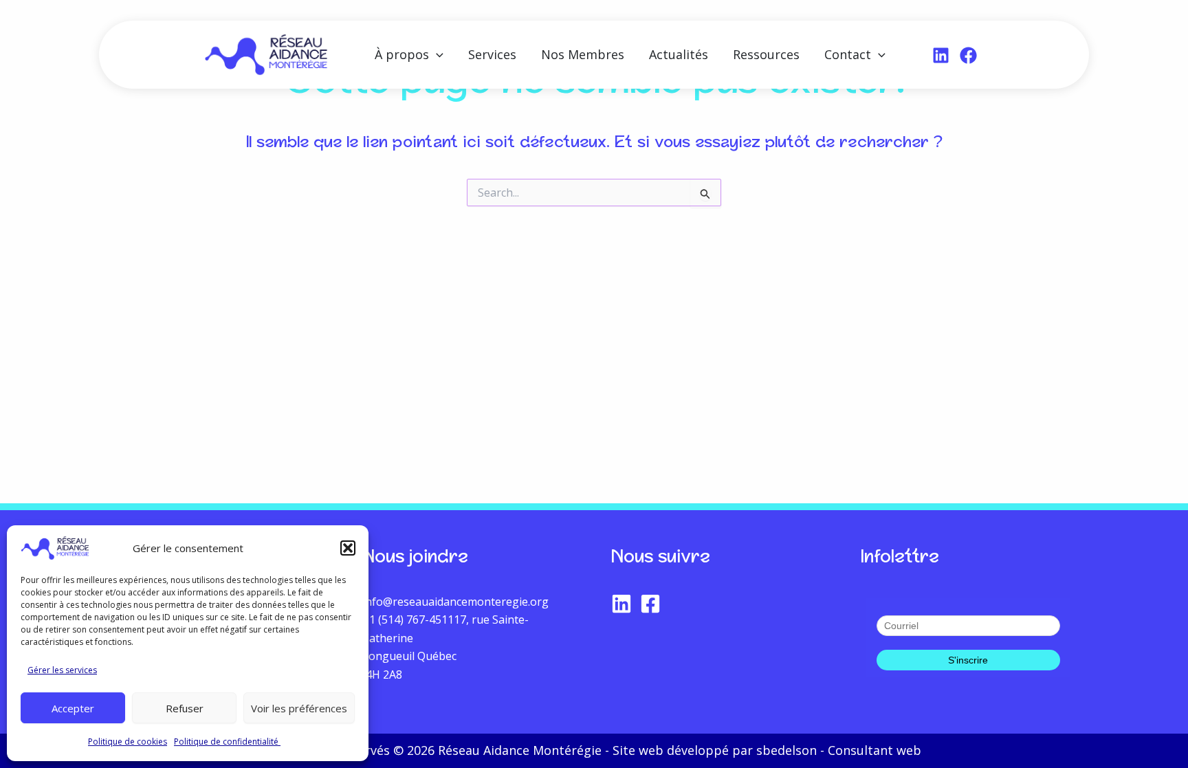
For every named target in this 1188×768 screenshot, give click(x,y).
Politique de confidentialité (227, 741)
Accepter (73, 708)
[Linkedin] (940, 55)
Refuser (185, 708)
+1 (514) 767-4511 (408, 619)
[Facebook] (968, 55)
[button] (348, 548)
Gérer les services (62, 670)
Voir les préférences (299, 708)
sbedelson (786, 750)
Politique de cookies (127, 741)
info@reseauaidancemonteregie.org (455, 601)
